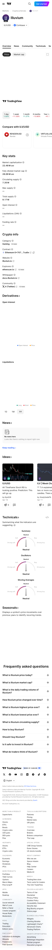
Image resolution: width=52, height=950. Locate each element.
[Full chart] (47, 54)
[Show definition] (23, 162)
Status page (32, 911)
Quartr (35, 800)
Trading (5, 923)
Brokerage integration (35, 940)
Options (5, 879)
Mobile (5, 892)
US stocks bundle (34, 851)
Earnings (5, 861)
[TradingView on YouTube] (15, 774)
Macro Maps (7, 882)
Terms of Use (32, 892)
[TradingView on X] (4, 774)
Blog (28, 864)
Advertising (31, 937)
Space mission (32, 861)
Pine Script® (7, 885)
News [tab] (16, 46)
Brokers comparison (35, 835)
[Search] (29, 3)
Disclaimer (31, 895)
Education (6, 926)
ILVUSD (6, 483)
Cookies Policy (32, 900)
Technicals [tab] (41, 46)
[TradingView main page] (9, 4)
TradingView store (34, 879)
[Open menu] (3, 3)
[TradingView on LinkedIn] (27, 774)
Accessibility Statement (36, 903)
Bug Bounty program (35, 908)
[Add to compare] (27, 135)
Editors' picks (7, 929)
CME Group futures (34, 846)
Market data (32, 820)
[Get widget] (47, 517)
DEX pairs (6, 835)
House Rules (7, 913)
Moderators (6, 916)
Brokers (30, 833)
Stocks (5, 822)
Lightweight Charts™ (35, 924)
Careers (30, 869)
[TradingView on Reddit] (44, 774)
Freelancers (7, 942)
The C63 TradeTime (35, 885)
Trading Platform (33, 929)
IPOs (4, 867)
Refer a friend (7, 908)
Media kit (30, 872)
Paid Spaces (7, 944)
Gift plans (30, 822)
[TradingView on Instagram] (21, 774)
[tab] (6, 54)
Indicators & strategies (11, 936)
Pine (4, 838)
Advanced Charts (34, 927)
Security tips (32, 906)
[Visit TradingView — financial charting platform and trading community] (12, 101)
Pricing (29, 817)
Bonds (4, 827)
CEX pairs (6, 833)
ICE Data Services (30, 786)
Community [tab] (27, 46)
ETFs (4, 825)
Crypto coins (7, 830)
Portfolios (6, 874)
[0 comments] (14, 504)
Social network (8, 903)
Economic (6, 858)
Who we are (31, 858)
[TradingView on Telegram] (33, 774)
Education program (34, 945)
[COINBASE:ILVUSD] (4, 478)
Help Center (31, 867)
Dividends (6, 864)
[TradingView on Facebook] (10, 774)
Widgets (30, 919)
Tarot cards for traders (36, 882)
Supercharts (7, 814)
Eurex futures (32, 848)
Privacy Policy (32, 898)
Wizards (5, 939)
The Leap (30, 838)
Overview (30, 830)
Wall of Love (7, 905)
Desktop (5, 895)
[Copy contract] (34, 252)
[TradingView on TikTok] (39, 774)
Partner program (33, 942)
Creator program (9, 911)
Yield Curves (7, 877)
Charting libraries (33, 921)
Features (30, 814)
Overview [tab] (6, 46)
